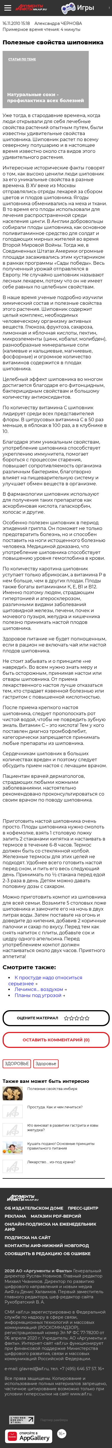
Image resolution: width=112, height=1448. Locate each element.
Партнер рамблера (54, 1420)
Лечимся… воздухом (39, 989)
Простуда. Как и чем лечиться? (55, 1107)
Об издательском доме (34, 1208)
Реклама (15, 1216)
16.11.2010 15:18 (16, 23)
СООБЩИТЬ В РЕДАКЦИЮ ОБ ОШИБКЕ (47, 1253)
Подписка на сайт (28, 1237)
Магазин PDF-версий (56, 1216)
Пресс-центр (83, 1208)
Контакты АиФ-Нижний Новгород (47, 1245)
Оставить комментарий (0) (56, 1040)
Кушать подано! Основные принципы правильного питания (60, 1146)
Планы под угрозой (38, 995)
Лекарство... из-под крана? (51, 1162)
